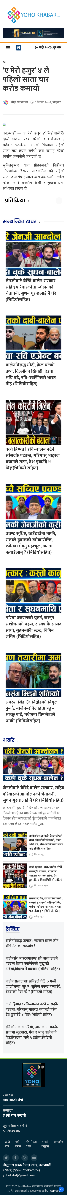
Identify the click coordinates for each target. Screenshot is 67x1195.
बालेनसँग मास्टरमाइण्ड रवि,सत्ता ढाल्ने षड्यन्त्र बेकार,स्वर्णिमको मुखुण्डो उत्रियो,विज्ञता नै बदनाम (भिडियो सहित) (33, 963)
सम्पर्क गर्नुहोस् (45, 1144)
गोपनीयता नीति (31, 1144)
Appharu (55, 1190)
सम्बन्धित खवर (20, 221)
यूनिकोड (58, 1142)
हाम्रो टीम (7, 1144)
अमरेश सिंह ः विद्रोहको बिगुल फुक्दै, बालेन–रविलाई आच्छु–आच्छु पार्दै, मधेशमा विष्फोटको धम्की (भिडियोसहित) (32, 711)
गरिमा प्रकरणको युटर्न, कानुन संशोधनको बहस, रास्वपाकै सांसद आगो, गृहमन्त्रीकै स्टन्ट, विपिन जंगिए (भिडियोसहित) (33, 627)
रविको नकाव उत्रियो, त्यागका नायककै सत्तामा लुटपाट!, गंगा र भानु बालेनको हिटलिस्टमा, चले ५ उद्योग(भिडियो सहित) (32, 1035)
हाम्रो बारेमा (18, 1144)
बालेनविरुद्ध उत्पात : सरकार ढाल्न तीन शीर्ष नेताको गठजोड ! (32, 943)
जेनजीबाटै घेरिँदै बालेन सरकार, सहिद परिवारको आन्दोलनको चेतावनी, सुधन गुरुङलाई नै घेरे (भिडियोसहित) (31, 290)
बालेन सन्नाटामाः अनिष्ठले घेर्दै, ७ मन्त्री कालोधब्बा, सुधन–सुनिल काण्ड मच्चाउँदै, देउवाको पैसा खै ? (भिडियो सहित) (33, 986)
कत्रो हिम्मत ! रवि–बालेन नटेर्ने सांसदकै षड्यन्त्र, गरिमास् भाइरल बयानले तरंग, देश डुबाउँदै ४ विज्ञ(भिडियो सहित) (33, 459)
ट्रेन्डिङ (13, 929)
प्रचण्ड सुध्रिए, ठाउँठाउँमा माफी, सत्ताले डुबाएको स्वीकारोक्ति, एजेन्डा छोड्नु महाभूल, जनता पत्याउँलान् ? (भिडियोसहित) (31, 543)
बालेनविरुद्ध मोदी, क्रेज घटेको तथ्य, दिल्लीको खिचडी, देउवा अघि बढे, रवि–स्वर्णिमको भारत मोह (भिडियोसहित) (31, 374)
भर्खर (9, 740)
